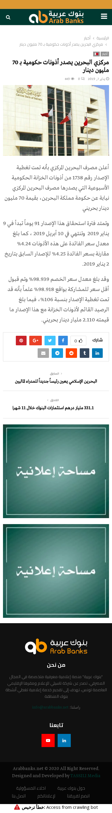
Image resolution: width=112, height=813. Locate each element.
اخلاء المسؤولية (31, 788)
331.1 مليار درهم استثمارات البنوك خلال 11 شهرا (53, 408)
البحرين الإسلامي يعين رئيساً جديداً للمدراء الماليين (56, 381)
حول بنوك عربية (71, 788)
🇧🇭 (96, 54)
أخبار (105, 54)
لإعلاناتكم (46, 796)
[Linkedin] (64, 740)
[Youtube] (48, 740)
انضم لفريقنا (78, 796)
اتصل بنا (19, 796)
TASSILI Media (85, 776)
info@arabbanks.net (50, 707)
